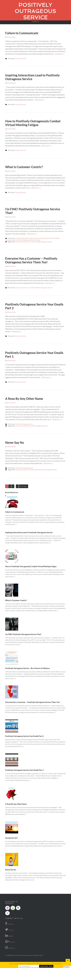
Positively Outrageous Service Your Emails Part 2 (34, 306)
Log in (41, 955)
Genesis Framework (28, 955)
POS (32, 242)
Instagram (11, 948)
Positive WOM (34, 469)
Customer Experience (21, 238)
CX (52, 238)
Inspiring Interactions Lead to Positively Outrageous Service (32, 77)
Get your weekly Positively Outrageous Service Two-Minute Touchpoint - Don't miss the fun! (35, 963)
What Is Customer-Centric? (24, 167)
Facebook (10, 924)
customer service (21, 426)
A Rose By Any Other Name (24, 398)
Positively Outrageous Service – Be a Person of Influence (27, 668)
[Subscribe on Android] (13, 908)
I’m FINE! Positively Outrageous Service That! (32, 211)
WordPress (36, 955)
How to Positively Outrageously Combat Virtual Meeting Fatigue (33, 123)
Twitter (10, 930)
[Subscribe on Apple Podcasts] (7, 908)
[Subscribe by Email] (18, 908)
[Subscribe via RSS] (7, 913)
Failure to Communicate (21, 33)
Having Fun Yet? (11, 838)
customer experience (22, 242)
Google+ (12, 942)
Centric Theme (18, 955)
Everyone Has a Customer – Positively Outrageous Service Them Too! (31, 260)
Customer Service (20, 58)
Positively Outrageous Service (35, 11)
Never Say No (14, 442)
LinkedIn (10, 936)
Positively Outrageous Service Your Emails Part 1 (34, 354)
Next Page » (23, 486)
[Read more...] (59, 54)
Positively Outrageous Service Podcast (28, 240)
